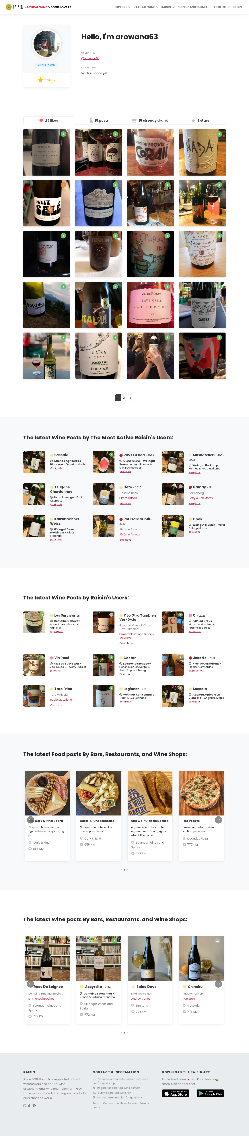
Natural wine (144, 7)
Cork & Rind (41, 842)
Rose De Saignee (48, 986)
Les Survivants (67, 615)
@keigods (56, 468)
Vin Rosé (61, 658)
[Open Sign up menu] (210, 7)
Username (88, 52)
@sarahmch (126, 643)
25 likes (51, 120)
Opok (197, 519)
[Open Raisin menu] (173, 7)
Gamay (202, 487)
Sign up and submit (192, 7)
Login (237, 7)
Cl (199, 615)
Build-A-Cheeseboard (97, 821)
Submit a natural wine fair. (114, 1093)
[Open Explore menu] (129, 7)
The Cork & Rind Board (45, 821)
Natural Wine (176, 1079)
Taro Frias (63, 689)
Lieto (132, 487)
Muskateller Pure (207, 457)
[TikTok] (29, 1106)
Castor (130, 658)
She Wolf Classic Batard (150, 821)
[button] (121, 869)
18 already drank (153, 120)
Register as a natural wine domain (119, 1088)
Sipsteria (142, 1005)
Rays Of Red (139, 455)
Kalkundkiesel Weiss (64, 521)
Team (97, 1103)
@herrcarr (195, 631)
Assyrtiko (98, 986)
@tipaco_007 (197, 670)
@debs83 (56, 670)
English (220, 7)
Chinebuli (196, 986)
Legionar (135, 689)
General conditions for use (120, 1103)
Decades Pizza (197, 838)
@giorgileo (56, 631)
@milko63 (125, 701)
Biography (89, 67)
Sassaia (61, 455)
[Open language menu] (229, 7)
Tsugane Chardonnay (61, 489)
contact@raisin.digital (111, 1097)
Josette (204, 658)
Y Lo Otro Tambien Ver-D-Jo (137, 617)
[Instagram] (24, 1106)
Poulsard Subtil (135, 521)
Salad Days (146, 986)
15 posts (101, 120)
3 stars (203, 120)
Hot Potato (191, 821)
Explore (121, 7)
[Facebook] (34, 1106)
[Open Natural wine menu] (157, 7)
